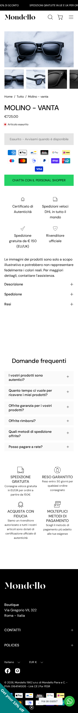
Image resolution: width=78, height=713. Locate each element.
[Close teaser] (31, 707)
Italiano (9, 662)
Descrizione (13, 284)
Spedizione (13, 294)
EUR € (33, 662)
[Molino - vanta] (14, 79)
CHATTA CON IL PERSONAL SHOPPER (39, 180)
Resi (7, 304)
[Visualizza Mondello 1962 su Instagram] (17, 671)
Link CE (33, 686)
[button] (15, 698)
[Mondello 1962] (20, 17)
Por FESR (44, 686)
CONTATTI (12, 630)
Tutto (20, 96)
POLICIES (11, 645)
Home (8, 96)
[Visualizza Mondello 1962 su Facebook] (7, 671)
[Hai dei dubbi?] (69, 701)
